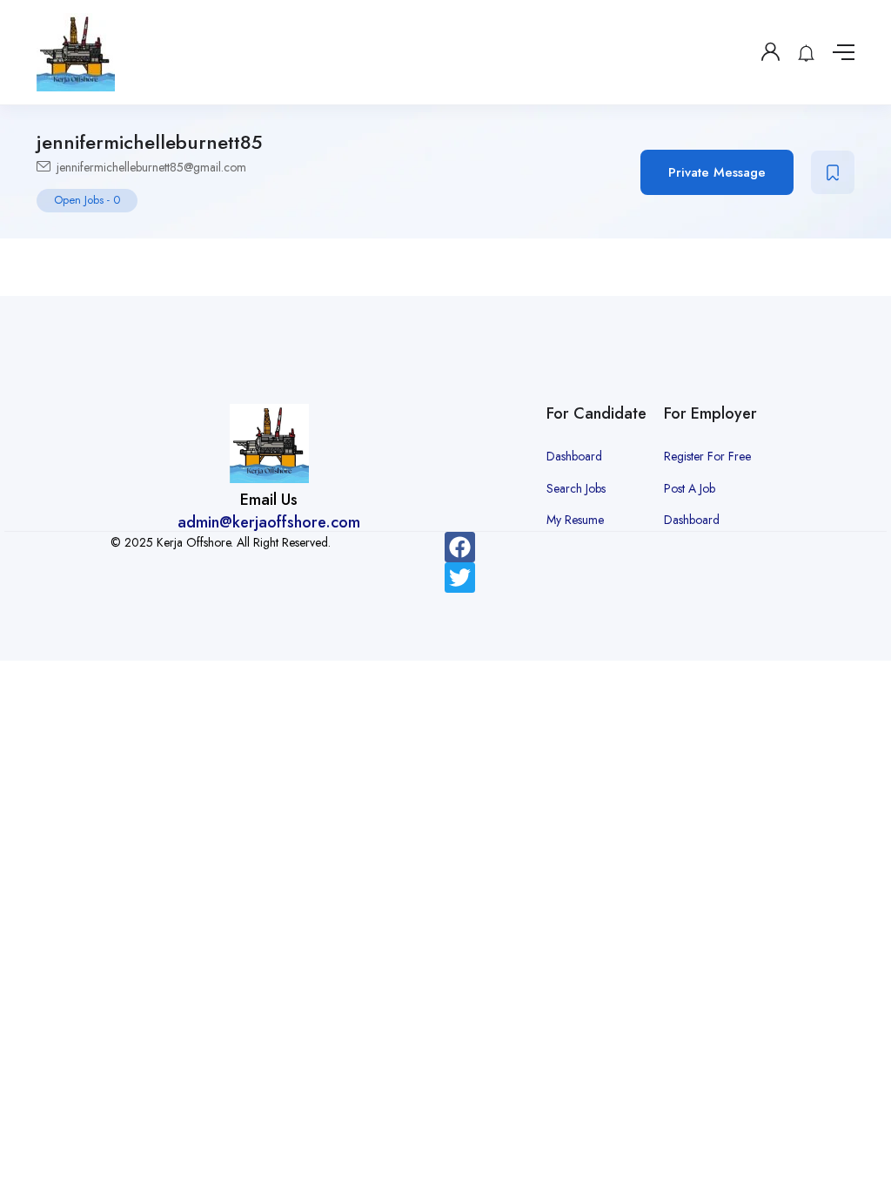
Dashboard (574, 456)
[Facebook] (460, 547)
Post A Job (689, 488)
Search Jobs (576, 488)
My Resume (575, 519)
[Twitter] (460, 577)
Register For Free (707, 456)
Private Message (717, 172)
